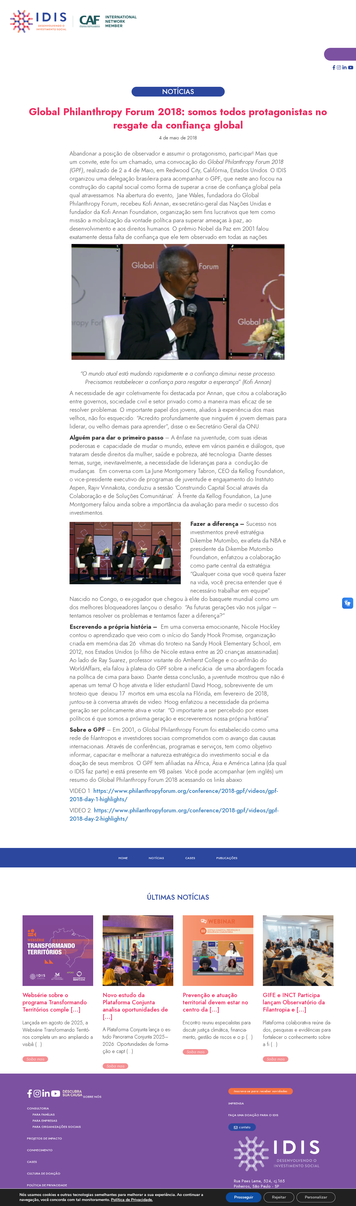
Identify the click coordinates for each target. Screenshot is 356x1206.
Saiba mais (35, 1059)
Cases (190, 858)
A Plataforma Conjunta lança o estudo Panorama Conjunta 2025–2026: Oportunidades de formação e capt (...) (137, 1040)
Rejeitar (279, 1197)
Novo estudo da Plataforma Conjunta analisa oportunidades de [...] (135, 1006)
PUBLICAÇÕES (227, 858)
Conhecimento (40, 1150)
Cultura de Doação (43, 1174)
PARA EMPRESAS (45, 1121)
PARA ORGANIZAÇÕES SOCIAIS (57, 1127)
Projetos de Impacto (44, 1138)
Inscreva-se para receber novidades (260, 1091)
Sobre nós (92, 1097)
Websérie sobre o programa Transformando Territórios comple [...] (55, 1002)
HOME (123, 858)
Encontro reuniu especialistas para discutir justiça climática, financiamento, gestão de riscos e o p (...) (218, 1030)
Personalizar (316, 1197)
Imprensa (236, 1103)
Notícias (156, 858)
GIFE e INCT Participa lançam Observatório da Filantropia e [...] (294, 1002)
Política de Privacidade (47, 1185)
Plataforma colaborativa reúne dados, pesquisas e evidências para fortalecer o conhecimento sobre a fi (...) (297, 1033)
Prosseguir (243, 1197)
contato (244, 1127)
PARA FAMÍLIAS (44, 1115)
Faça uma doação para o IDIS (253, 1115)
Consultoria (38, 1108)
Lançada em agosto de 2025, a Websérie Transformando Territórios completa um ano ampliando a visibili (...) (58, 1033)
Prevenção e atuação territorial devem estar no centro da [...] (215, 1002)
